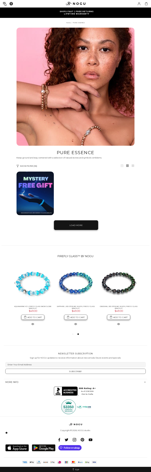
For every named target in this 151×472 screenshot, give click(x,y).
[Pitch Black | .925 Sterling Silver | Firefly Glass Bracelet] (119, 283)
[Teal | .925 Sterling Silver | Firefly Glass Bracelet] (76, 283)
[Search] (4, 4)
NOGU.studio (75, 3)
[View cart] (146, 3)
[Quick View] (32, 323)
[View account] (139, 3)
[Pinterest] (82, 440)
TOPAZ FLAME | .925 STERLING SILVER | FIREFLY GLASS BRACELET (33, 307)
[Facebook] (59, 440)
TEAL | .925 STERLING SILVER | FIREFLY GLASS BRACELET (76, 307)
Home (68, 23)
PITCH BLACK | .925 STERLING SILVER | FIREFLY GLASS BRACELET (118, 307)
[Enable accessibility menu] (11, 3)
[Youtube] (90, 440)
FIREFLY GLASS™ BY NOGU (75, 256)
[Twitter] (66, 440)
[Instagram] (74, 440)
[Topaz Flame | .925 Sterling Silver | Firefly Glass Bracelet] (33, 283)
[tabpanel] (32, 297)
